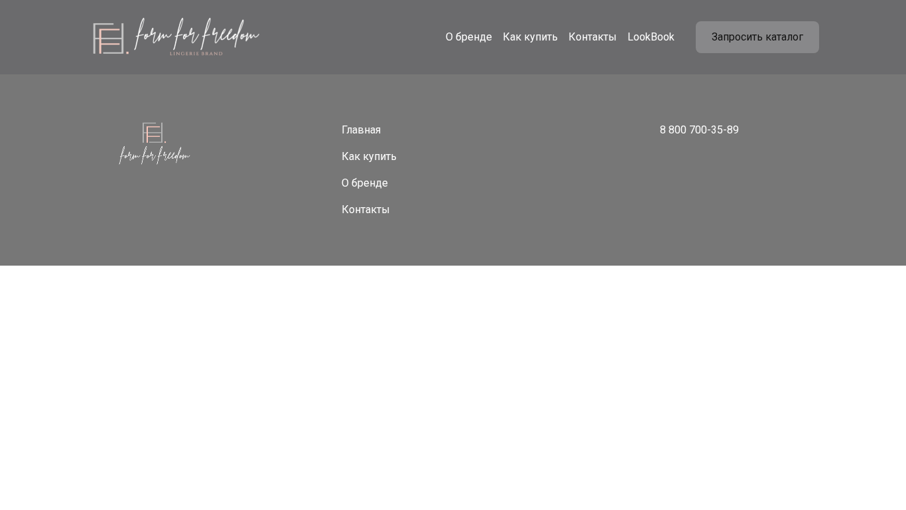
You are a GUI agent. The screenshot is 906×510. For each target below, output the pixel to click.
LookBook (651, 37)
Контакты (592, 37)
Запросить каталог (757, 37)
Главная (361, 130)
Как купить (530, 37)
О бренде (469, 37)
